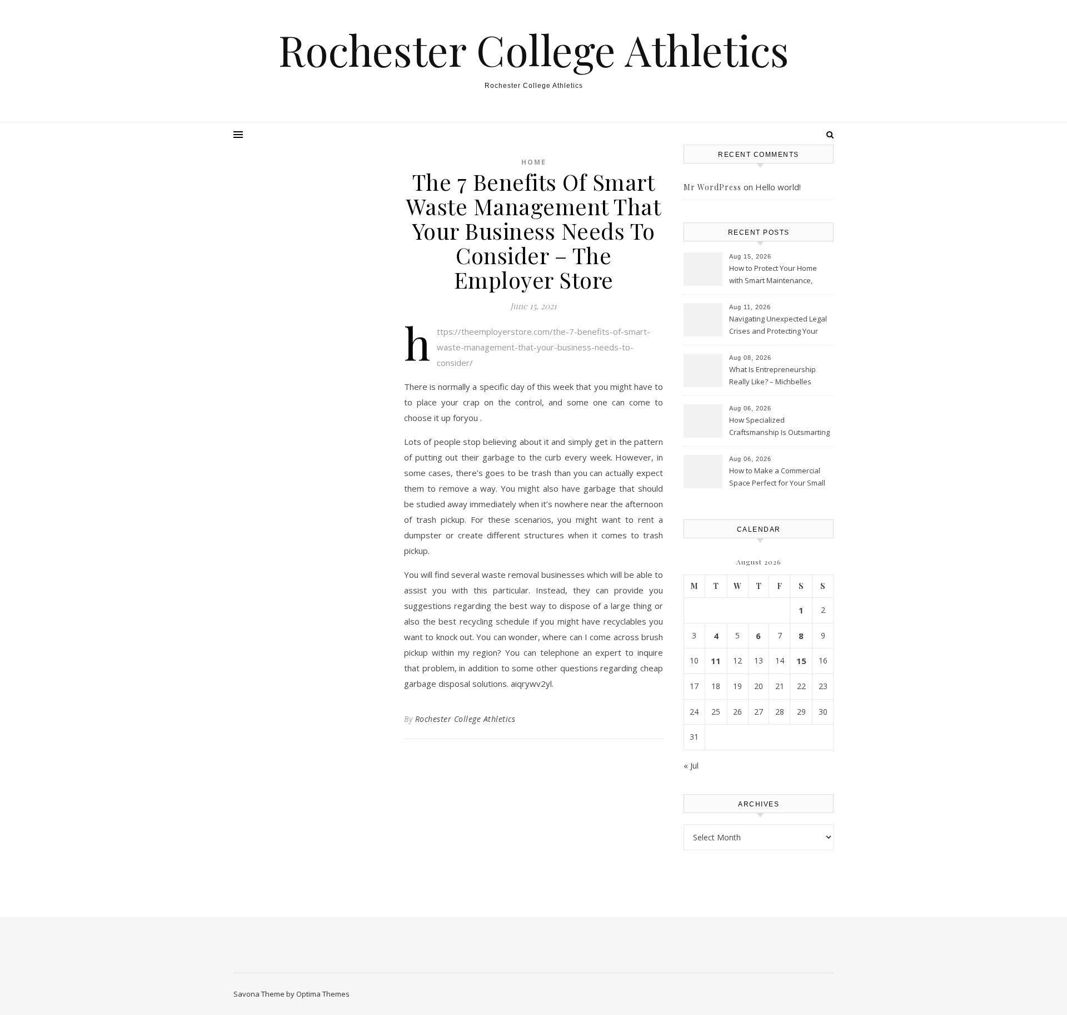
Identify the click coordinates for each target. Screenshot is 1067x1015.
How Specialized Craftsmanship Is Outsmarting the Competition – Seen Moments (779, 427)
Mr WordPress (712, 187)
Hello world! (778, 186)
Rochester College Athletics (533, 50)
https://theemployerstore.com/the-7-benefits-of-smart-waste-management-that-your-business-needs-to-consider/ (543, 347)
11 (716, 660)
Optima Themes (323, 994)
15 (801, 660)
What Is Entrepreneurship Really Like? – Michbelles (772, 375)
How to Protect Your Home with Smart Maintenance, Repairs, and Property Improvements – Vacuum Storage (773, 275)
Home (533, 162)
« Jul (691, 765)
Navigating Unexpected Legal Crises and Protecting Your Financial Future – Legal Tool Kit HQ (778, 326)
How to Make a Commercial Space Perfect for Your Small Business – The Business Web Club (779, 478)
